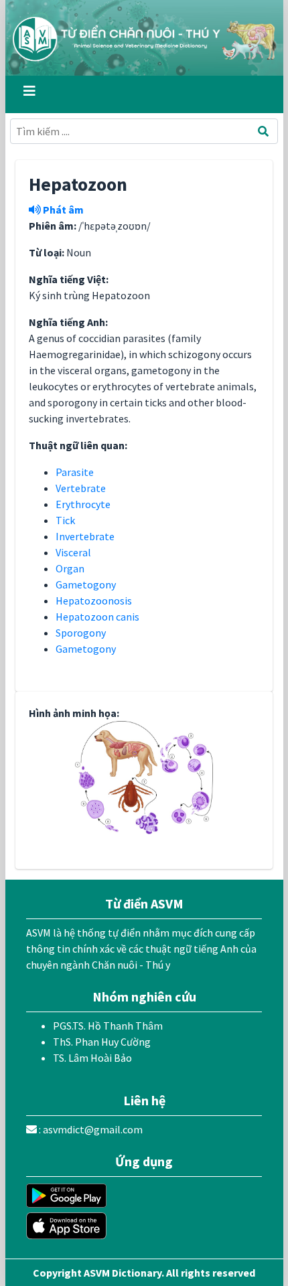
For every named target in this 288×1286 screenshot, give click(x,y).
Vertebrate (81, 488)
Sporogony (81, 632)
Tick (65, 520)
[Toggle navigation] (29, 94)
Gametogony (86, 584)
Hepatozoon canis (97, 616)
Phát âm (62, 209)
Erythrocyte (83, 504)
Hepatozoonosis (94, 600)
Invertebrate (85, 536)
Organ (70, 568)
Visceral (73, 552)
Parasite (75, 472)
